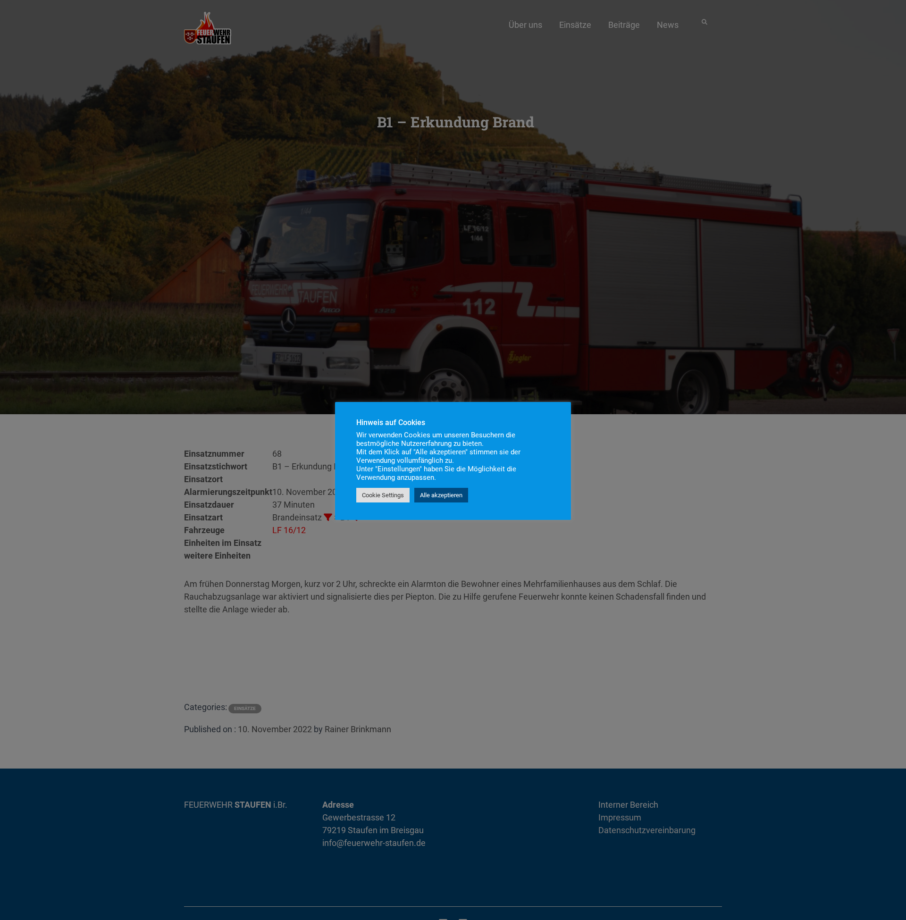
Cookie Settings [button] (383, 495)
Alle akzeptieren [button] (441, 495)
